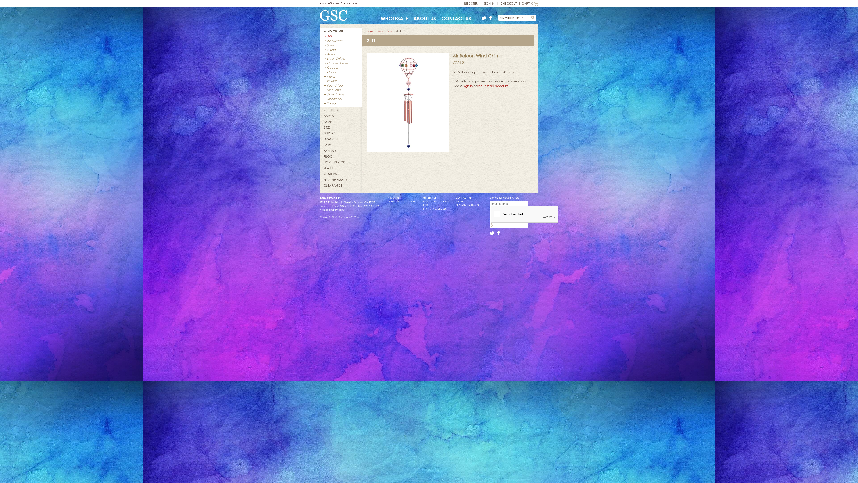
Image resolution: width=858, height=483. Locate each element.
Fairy (328, 145)
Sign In (489, 3)
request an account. (493, 86)
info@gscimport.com (332, 209)
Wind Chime (333, 31)
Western (330, 174)
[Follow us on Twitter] (485, 19)
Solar (330, 45)
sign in (468, 86)
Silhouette (334, 90)
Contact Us (456, 18)
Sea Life (329, 168)
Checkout (508, 3)
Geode (332, 72)
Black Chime (336, 58)
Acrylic (331, 54)
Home (370, 31)
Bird (327, 127)
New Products (335, 180)
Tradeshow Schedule (402, 201)
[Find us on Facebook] (490, 19)
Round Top (335, 85)
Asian (328, 121)
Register (471, 3)
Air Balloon (334, 40)
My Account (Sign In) (436, 201)
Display (329, 133)
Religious (331, 110)
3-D (329, 36)
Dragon (331, 139)
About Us (424, 18)
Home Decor (334, 162)
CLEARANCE (333, 185)
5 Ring (331, 49)
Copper (332, 67)
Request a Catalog (434, 208)
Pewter (331, 81)
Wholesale (394, 18)
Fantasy (330, 151)
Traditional (334, 99)
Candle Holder (337, 63)
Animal (329, 116)
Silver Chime (335, 94)
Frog (328, 156)
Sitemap (460, 201)
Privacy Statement (468, 204)
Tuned (331, 103)
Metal (331, 76)
